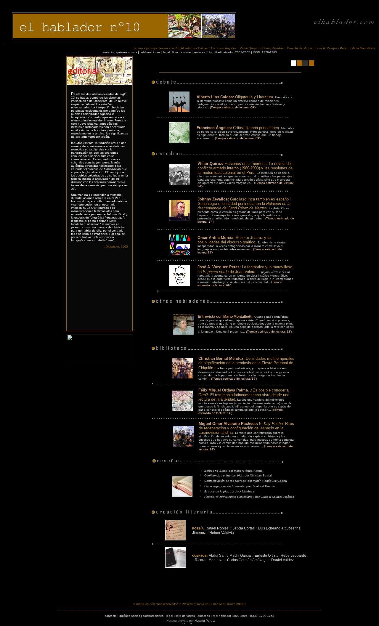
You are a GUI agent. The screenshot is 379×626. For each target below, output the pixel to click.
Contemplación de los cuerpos (225, 480)
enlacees (203, 615)
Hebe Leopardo (293, 555)
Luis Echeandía (270, 528)
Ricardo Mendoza (209, 560)
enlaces (199, 52)
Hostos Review (214, 496)
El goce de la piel (216, 491)
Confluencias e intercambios (223, 475)
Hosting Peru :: (205, 620)
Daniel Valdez (282, 560)
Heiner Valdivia (221, 533)
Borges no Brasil (215, 470)
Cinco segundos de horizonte (224, 486)
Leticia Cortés (243, 528)
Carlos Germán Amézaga (247, 560)
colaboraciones (150, 52)
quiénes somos (126, 52)
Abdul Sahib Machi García (230, 555)
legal (166, 52)
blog (210, 52)
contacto (108, 52)
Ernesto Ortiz (265, 555)
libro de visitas (182, 52)
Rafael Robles (217, 528)
